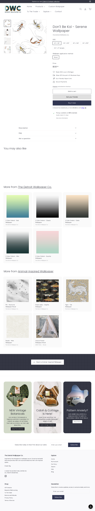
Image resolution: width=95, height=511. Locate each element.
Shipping (55, 86)
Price (54, 63)
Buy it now (72, 103)
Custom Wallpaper (56, 6)
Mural (56, 57)
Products (40, 6)
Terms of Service (9, 500)
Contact (58, 11)
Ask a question (24, 138)
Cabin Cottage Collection (47, 425)
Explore (46, 11)
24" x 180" (85, 43)
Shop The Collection (17, 429)
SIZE (54, 39)
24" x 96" (57, 43)
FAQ (20, 133)
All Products (8, 487)
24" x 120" (66, 43)
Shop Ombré (77, 421)
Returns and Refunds (11, 495)
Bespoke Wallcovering (11, 490)
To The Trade (32, 11)
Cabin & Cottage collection (51, 1)
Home (29, 6)
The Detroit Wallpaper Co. (61, 35)
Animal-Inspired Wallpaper (35, 271)
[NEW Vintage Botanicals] (17, 395)
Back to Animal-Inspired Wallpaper (49, 362)
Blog (52, 472)
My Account (54, 461)
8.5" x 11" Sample (59, 48)
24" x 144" (76, 43)
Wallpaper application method (63, 54)
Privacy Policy (9, 498)
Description (23, 128)
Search (53, 466)
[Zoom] (29, 37)
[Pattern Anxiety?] (77, 395)
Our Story (54, 464)
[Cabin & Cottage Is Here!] (47, 395)
